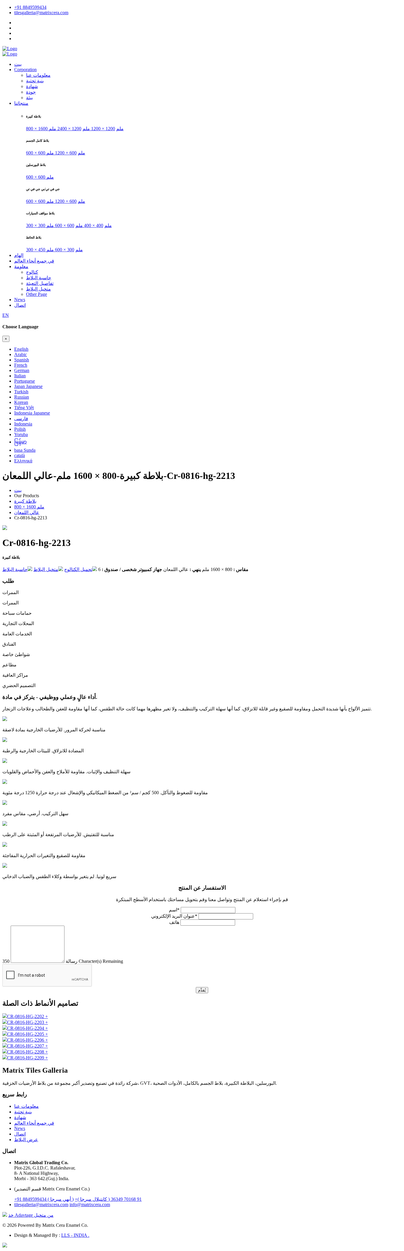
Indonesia (23, 423)
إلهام (18, 255)
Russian (21, 396)
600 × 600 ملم (40, 177)
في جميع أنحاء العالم (34, 260)
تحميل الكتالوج (78, 569)
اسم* (174, 909)
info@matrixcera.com (90, 1204)
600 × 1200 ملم (61, 152)
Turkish (21, 391)
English (21, 349)
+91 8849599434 (30, 7)
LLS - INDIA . (75, 1235)
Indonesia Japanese (32, 412)
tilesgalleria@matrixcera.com (41, 12)
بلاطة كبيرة (25, 501)
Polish (20, 429)
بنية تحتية (35, 80)
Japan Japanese (28, 386)
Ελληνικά (23, 460)
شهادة (32, 86)
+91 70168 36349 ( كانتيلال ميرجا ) (108, 1199)
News (19, 299)
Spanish (21, 359)
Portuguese (24, 381)
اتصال (20, 305)
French (20, 365)
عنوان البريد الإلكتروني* (174, 916)
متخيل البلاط (38, 288)
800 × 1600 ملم (29, 506)
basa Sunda (24, 450)
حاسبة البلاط (38, 277)
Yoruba (21, 434)
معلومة (21, 266)
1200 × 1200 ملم (99, 128)
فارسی (21, 418)
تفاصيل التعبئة (40, 283)
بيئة (29, 97)
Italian (20, 375)
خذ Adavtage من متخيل (31, 1215)
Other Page (36, 294)
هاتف (174, 922)
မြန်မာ (20, 441)
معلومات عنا (38, 75)
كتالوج (32, 272)
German (21, 370)
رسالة (71, 961)
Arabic (20, 354)
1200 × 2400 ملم (65, 128)
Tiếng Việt (24, 407)
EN (5, 315)
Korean (21, 402)
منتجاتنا (21, 103)
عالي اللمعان (26, 512)
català (19, 455)
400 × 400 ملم (89, 225)
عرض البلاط (26, 1139)
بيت (18, 64)
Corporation (25, 69)
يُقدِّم (202, 990)
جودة (31, 91)
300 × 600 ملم (60, 249)
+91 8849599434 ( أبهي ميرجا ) (44, 1199)
